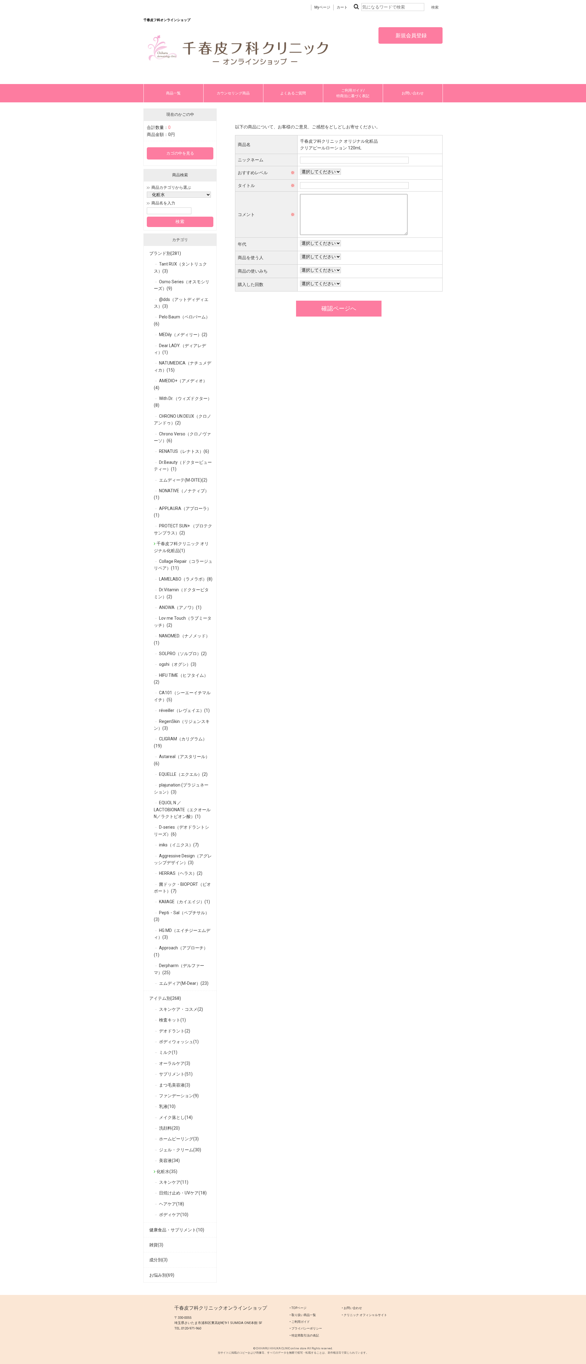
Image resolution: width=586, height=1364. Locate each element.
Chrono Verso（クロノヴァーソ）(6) (182, 437)
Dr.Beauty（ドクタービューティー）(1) (183, 465)
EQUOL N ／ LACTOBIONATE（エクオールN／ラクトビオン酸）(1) (182, 809)
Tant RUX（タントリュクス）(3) (180, 267)
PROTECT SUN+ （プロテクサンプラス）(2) (183, 529)
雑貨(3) (156, 1244)
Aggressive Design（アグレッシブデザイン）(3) (183, 859)
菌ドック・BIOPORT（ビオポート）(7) (182, 887)
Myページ (322, 7)
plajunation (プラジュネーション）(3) (181, 788)
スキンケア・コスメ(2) (181, 1009)
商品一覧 (173, 93)
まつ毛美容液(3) (174, 1085)
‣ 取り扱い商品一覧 (303, 1315)
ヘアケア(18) (171, 1203)
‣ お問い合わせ (352, 1308)
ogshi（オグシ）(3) (177, 664)
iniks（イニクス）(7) (179, 844)
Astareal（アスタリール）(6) (182, 760)
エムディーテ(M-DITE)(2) (183, 480)
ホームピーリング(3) (179, 1138)
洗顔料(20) (169, 1128)
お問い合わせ (413, 93)
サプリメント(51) (176, 1074)
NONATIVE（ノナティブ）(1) (181, 494)
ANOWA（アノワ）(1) (180, 607)
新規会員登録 (410, 35)
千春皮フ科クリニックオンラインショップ (220, 1308)
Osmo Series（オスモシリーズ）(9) (181, 285)
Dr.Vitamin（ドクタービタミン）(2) (181, 593)
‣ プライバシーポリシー (306, 1328)
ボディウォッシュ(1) (179, 1041)
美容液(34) (169, 1160)
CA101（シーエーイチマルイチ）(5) (182, 696)
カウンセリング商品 (233, 93)
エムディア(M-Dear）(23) (183, 983)
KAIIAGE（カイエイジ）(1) (184, 901)
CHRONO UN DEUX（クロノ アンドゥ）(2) (182, 419)
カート (342, 7)
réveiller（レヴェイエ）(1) (184, 710)
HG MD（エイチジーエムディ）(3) (182, 934)
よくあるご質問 (293, 93)
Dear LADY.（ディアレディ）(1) (180, 349)
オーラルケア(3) (174, 1063)
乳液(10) (167, 1106)
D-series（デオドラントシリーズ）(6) (181, 830)
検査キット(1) (172, 1020)
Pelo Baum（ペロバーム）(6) (182, 320)
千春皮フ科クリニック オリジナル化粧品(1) (181, 547)
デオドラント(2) (174, 1030)
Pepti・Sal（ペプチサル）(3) (181, 916)
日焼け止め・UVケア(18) (183, 1192)
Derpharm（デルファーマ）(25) (179, 969)
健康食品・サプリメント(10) (176, 1229)
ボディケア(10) (173, 1214)
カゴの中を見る (180, 153)
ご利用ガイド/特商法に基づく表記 (352, 93)
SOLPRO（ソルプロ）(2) (183, 653)
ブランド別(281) (165, 253)
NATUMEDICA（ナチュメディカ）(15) (182, 366)
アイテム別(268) (165, 998)
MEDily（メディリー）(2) (183, 334)
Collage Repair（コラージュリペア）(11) (183, 564)
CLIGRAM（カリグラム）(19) (180, 742)
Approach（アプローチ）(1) (181, 951)
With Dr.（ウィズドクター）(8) (183, 402)
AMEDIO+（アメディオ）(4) (180, 384)
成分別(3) (158, 1259)
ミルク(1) (168, 1052)
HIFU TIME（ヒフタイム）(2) (181, 678)
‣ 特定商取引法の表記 (304, 1335)
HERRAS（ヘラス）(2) (180, 873)
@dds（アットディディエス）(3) (181, 303)
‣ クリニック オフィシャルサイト (364, 1315)
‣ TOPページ (298, 1308)
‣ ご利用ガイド (300, 1321)
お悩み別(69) (161, 1275)
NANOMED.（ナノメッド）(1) (182, 639)
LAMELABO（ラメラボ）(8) (185, 579)
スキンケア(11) (173, 1182)
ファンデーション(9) (179, 1095)
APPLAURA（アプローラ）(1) (182, 512)
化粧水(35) (167, 1171)
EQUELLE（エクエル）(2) (183, 774)
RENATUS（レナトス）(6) (184, 451)
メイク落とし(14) (176, 1117)
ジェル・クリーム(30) (180, 1149)
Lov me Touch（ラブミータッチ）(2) (183, 621)
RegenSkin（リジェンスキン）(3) (182, 725)
